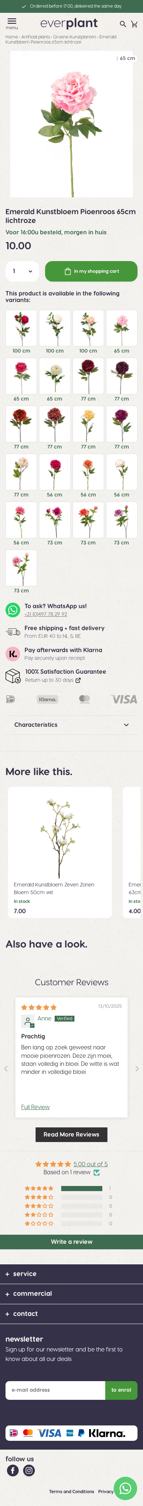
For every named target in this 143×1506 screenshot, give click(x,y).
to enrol (121, 1390)
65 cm (121, 351)
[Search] (123, 24)
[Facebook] (13, 1470)
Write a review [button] (71, 1242)
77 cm (88, 399)
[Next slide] (137, 1068)
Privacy (106, 1492)
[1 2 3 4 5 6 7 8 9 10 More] (22, 271)
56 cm (54, 495)
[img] (38, 1008)
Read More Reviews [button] (71, 1135)
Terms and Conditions (72, 1492)
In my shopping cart (96, 271)
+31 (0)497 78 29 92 (46, 614)
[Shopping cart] (134, 24)
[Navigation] (12, 21)
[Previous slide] (6, 1068)
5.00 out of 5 (91, 1164)
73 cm (54, 543)
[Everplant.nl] (69, 23)
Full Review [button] (35, 1107)
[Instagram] (29, 1470)
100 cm (21, 351)
